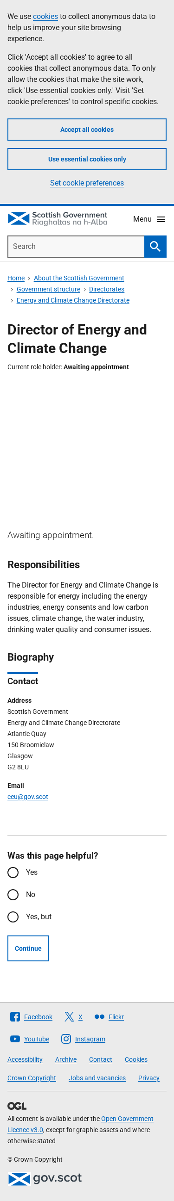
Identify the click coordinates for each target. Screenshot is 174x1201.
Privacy (149, 1078)
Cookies (136, 1059)
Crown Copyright (31, 1078)
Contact (100, 1059)
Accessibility (25, 1059)
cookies (45, 16)
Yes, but (39, 916)
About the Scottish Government (79, 278)
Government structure (48, 289)
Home (16, 278)
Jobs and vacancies (97, 1078)
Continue (28, 948)
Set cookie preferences (87, 183)
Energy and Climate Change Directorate (73, 300)
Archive (66, 1059)
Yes (32, 872)
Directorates (106, 289)
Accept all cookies (87, 129)
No (30, 894)
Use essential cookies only (87, 159)
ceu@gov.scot (27, 796)
